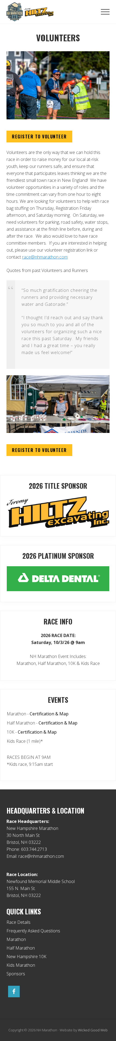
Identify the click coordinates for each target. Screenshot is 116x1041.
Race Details (18, 922)
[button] (105, 12)
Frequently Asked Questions (33, 931)
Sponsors (15, 974)
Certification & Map (49, 714)
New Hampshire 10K (26, 956)
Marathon (16, 939)
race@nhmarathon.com (45, 257)
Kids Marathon (20, 965)
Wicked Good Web (93, 1030)
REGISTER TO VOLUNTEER (39, 136)
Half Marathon (20, 948)
